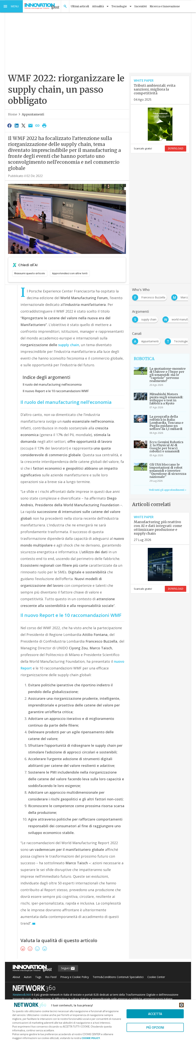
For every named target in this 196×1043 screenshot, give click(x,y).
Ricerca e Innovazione (165, 6)
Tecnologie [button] (119, 6)
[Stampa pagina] (44, 125)
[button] (11, 6)
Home (12, 114)
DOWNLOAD (175, 148)
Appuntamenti (33, 114)
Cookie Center (156, 977)
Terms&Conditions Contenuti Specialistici (118, 977)
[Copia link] (37, 125)
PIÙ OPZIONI (155, 1027)
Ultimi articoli (80, 6)
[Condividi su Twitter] (23, 125)
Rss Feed (50, 977)
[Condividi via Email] (30, 125)
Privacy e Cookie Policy (74, 977)
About (16, 977)
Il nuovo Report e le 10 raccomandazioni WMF (56, 391)
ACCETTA (155, 1013)
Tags (38, 977)
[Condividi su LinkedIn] (16, 125)
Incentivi (140, 6)
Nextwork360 (22, 994)
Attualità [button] (98, 6)
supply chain (68, 344)
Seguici (65, 968)
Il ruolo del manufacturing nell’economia (52, 384)
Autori (27, 977)
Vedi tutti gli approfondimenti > (167, 489)
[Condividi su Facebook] (10, 125)
